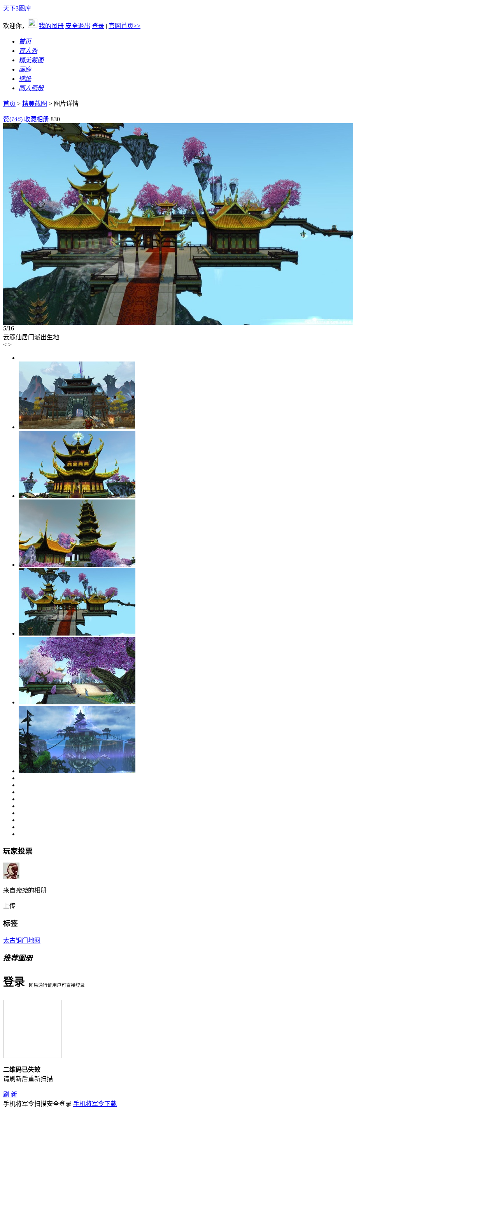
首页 (9, 103)
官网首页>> (124, 26)
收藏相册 (36, 119)
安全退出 (77, 26)
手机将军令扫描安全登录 (37, 1103)
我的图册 (51, 26)
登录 (98, 26)
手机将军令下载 (95, 1103)
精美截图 (34, 103)
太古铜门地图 (21, 940)
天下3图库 (17, 8)
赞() (13, 119)
